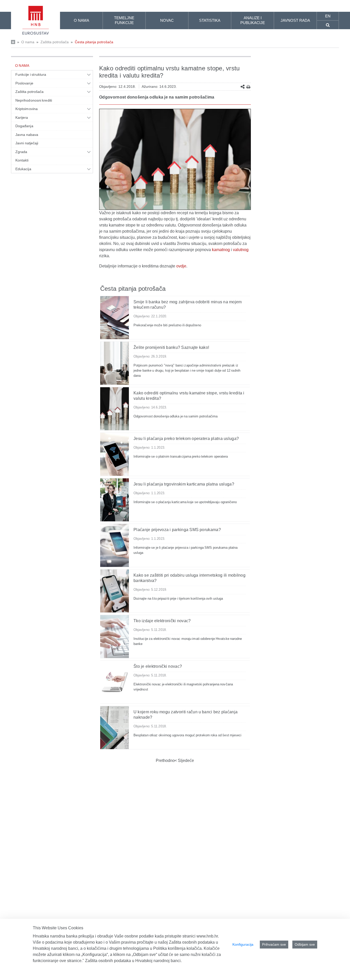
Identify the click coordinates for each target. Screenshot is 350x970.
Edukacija (23, 169)
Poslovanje (24, 83)
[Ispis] (248, 87)
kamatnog (221, 249)
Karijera (21, 117)
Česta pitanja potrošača (94, 42)
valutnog (241, 249)
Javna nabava (26, 135)
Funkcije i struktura (30, 74)
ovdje (181, 266)
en (328, 16)
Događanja (24, 126)
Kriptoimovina (26, 109)
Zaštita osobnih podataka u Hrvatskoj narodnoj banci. (133, 960)
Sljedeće (185, 760)
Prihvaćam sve (274, 944)
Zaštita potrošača (54, 42)
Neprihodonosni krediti (33, 100)
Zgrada (21, 152)
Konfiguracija (242, 944)
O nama (27, 42)
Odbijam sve (305, 944)
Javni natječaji (26, 143)
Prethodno (165, 760)
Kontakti (22, 160)
